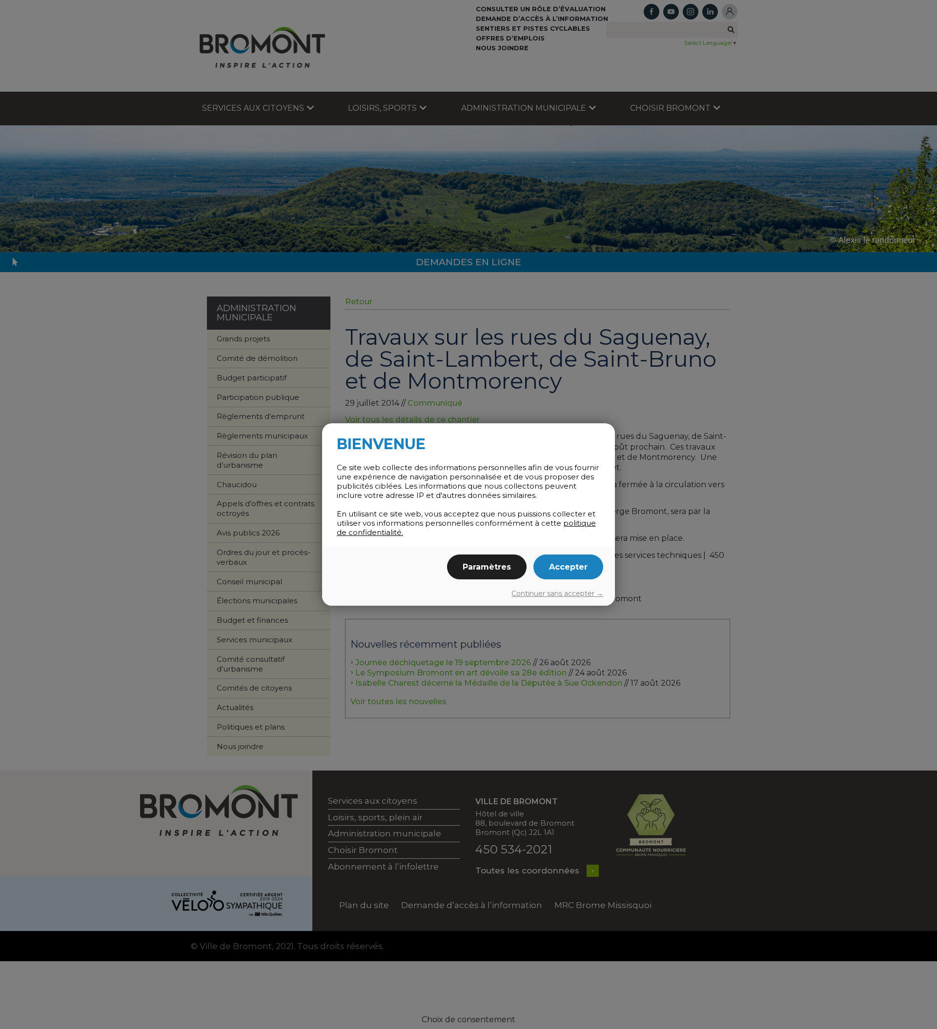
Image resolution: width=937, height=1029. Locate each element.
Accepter (568, 567)
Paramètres (487, 567)
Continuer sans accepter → (557, 593)
